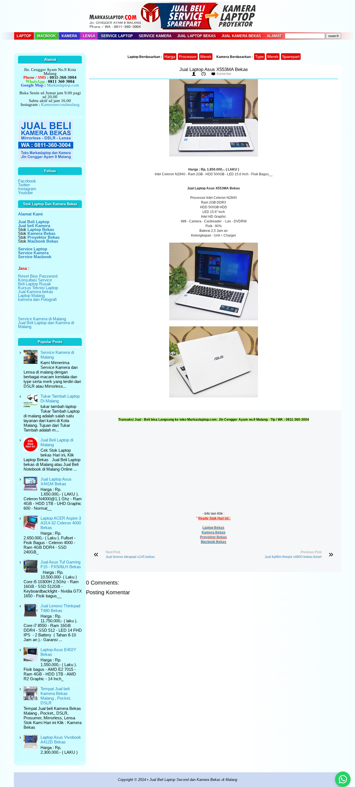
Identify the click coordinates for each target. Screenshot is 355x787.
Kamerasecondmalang (60, 104)
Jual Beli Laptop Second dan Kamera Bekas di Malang (193, 780)
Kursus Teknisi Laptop (38, 287)
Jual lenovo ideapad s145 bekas (130, 557)
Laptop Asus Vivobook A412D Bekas (60, 739)
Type (259, 56)
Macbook (46, 36)
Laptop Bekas (213, 528)
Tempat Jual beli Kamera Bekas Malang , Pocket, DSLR (55, 695)
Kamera (69, 36)
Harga (169, 56)
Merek (205, 56)
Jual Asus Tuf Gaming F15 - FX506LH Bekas (60, 564)
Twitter (24, 184)
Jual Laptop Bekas (196, 36)
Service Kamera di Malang (42, 318)
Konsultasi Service (35, 280)
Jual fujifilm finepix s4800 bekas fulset (293, 557)
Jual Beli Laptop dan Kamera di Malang (46, 324)
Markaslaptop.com (63, 85)
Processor (188, 56)
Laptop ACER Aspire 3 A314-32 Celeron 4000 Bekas (60, 523)
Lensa (89, 36)
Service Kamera (155, 36)
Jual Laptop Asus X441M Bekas (56, 481)
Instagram (27, 188)
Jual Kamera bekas (35, 291)
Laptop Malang (31, 295)
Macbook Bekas (213, 542)
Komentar (224, 74)
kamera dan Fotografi (37, 299)
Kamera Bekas (213, 532)
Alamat (274, 36)
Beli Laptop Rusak (34, 283)
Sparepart (291, 56)
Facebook (27, 181)
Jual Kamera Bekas (241, 36)
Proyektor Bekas (213, 537)
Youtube (25, 192)
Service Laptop (117, 36)
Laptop (24, 36)
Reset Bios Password (37, 276)
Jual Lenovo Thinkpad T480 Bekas (60, 608)
